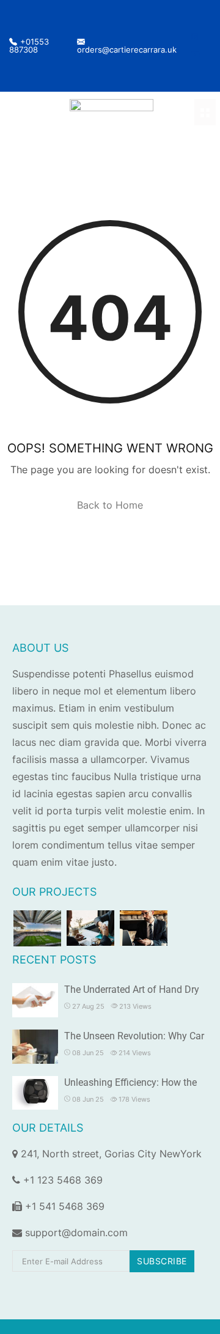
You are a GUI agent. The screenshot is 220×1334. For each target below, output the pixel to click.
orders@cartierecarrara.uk (127, 49)
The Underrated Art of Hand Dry (131, 989)
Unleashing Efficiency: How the (130, 1082)
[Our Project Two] (90, 928)
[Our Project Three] (143, 928)
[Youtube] (195, 54)
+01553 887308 (29, 46)
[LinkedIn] (194, 37)
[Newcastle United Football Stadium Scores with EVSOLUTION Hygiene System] (37, 928)
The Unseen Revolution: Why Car (134, 1036)
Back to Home (110, 505)
